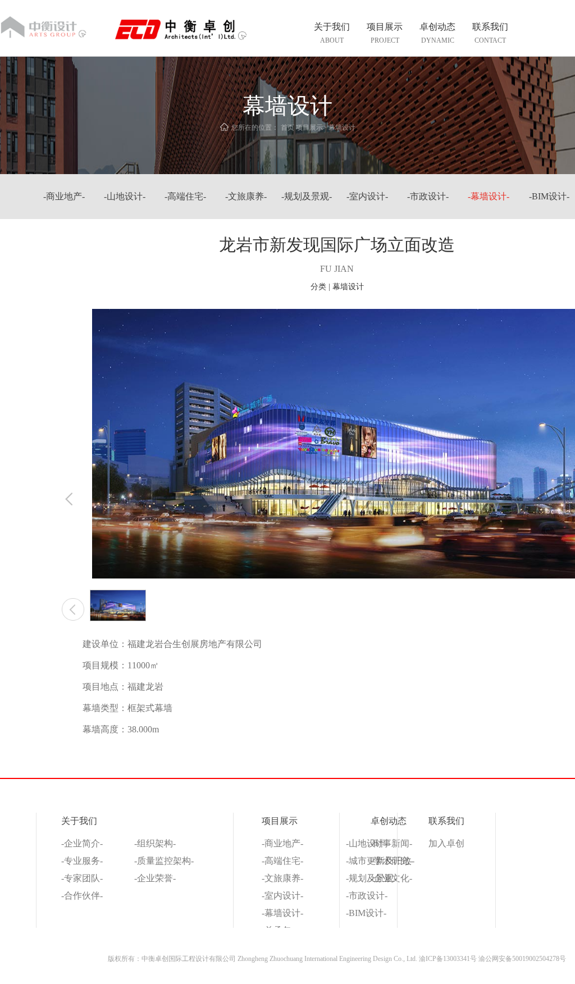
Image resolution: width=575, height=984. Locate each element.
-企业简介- (82, 843)
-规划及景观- (306, 196)
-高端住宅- (185, 196)
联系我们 (446, 821)
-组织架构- (155, 843)
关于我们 (79, 821)
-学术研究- (391, 860)
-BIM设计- (549, 196)
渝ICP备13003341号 (448, 959)
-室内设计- (367, 196)
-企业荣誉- (155, 878)
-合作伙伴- (82, 895)
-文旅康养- (246, 196)
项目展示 (309, 127)
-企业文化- (391, 878)
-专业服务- (82, 860)
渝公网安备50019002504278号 (522, 959)
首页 (287, 127)
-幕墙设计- (488, 196)
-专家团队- (82, 878)
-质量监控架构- (164, 860)
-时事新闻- (391, 843)
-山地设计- (124, 196)
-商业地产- (282, 843)
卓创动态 (389, 821)
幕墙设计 (341, 127)
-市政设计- (428, 196)
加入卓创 (446, 843)
